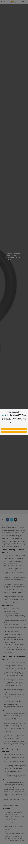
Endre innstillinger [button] (14, 425)
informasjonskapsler (6, 415)
